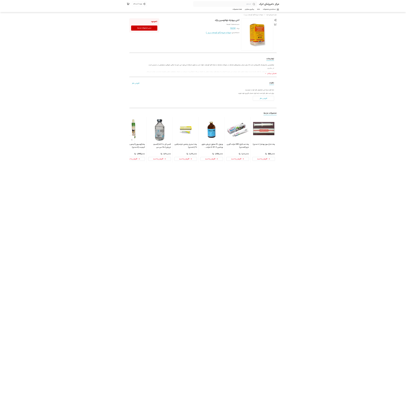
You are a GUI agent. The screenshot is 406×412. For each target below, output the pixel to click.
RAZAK (233, 28)
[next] (131, 140)
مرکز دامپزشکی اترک (269, 4)
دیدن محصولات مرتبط (144, 28)
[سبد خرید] (128, 4)
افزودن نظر (135, 83)
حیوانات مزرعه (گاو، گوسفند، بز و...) (253, 15)
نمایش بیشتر (272, 73)
